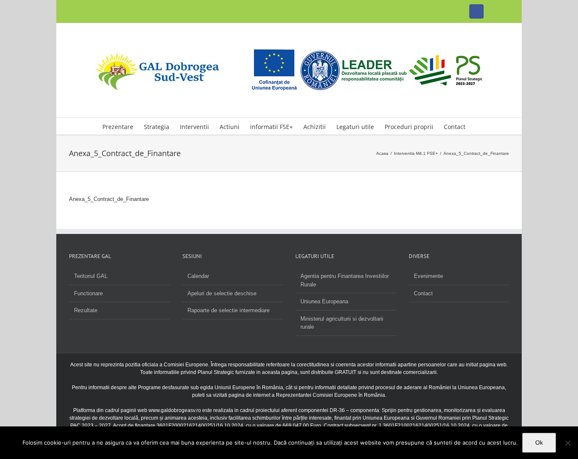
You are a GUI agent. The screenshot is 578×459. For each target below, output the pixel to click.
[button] (478, 126)
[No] (567, 443)
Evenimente (428, 276)
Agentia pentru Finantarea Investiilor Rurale (344, 280)
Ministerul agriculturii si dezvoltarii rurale (341, 323)
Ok (539, 442)
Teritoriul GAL (90, 276)
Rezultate (85, 310)
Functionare (88, 293)
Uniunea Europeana (324, 301)
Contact (423, 293)
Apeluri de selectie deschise (221, 293)
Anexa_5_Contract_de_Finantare (109, 199)
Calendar (198, 276)
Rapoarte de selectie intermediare (228, 310)
